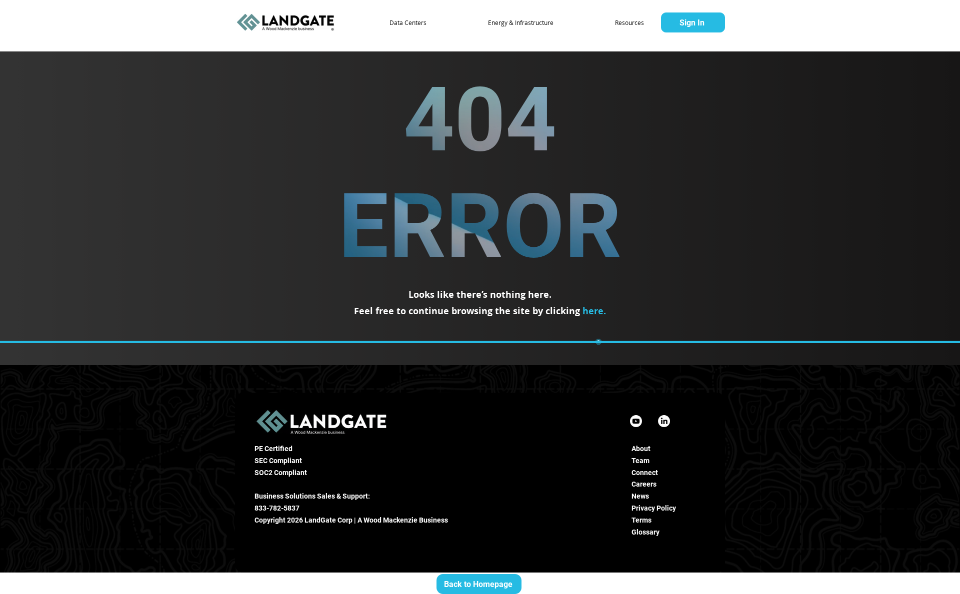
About (641, 449)
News (640, 496)
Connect (645, 473)
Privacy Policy (654, 508)
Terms (642, 520)
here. (594, 311)
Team (641, 461)
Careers (644, 484)
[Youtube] (636, 421)
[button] (385, 22)
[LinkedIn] (664, 421)
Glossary (646, 532)
